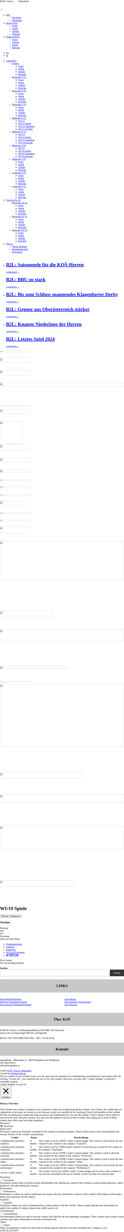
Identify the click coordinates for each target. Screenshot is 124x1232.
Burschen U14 (19, 77)
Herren (15, 63)
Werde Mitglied (19, 246)
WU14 (21, 134)
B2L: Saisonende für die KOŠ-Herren (45, 264)
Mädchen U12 (19, 118)
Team (14, 26)
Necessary (8, 1126)
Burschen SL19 (19, 230)
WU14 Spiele (24, 137)
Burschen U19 (19, 104)
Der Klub (16, 17)
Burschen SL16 (19, 216)
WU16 (21, 148)
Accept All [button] (21, 1084)
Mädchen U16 (19, 145)
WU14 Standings (26, 140)
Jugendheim (70, 999)
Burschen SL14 (19, 203)
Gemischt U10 (19, 173)
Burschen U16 (19, 91)
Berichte (16, 34)
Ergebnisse (15, 916)
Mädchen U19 (19, 159)
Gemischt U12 (19, 186)
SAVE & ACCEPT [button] (9, 1230)
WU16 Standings (26, 153)
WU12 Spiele (24, 123)
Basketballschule (20, 249)
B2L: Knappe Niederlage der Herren (44, 324)
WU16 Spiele (24, 151)
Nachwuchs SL (13, 200)
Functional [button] (5, 1177)
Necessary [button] (5, 1123)
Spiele (15, 28)
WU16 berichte (25, 156)
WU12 (21, 121)
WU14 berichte (25, 142)
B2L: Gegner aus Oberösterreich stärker (48, 309)
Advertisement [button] (7, 1211)
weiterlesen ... (12, 272)
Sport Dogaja (70, 1004)
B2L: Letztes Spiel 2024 (30, 339)
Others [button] (3, 1222)
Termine (4, 916)
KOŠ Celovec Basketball (19, 1070)
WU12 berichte (25, 129)
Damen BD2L (13, 37)
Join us (9, 244)
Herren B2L (12, 23)
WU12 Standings (26, 126)
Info (8, 15)
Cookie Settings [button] (7, 1084)
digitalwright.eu (18, 1073)
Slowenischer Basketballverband (15, 1004)
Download (17, 252)
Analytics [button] (4, 1199)
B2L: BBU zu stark (26, 279)
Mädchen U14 (19, 132)
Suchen (4, 968)
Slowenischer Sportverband (77, 1002)
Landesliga (11, 60)
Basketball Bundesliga (10, 999)
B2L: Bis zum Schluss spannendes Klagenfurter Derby (62, 294)
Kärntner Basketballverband (13, 1002)
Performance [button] (6, 1188)
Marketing (17, 20)
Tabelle (15, 31)
